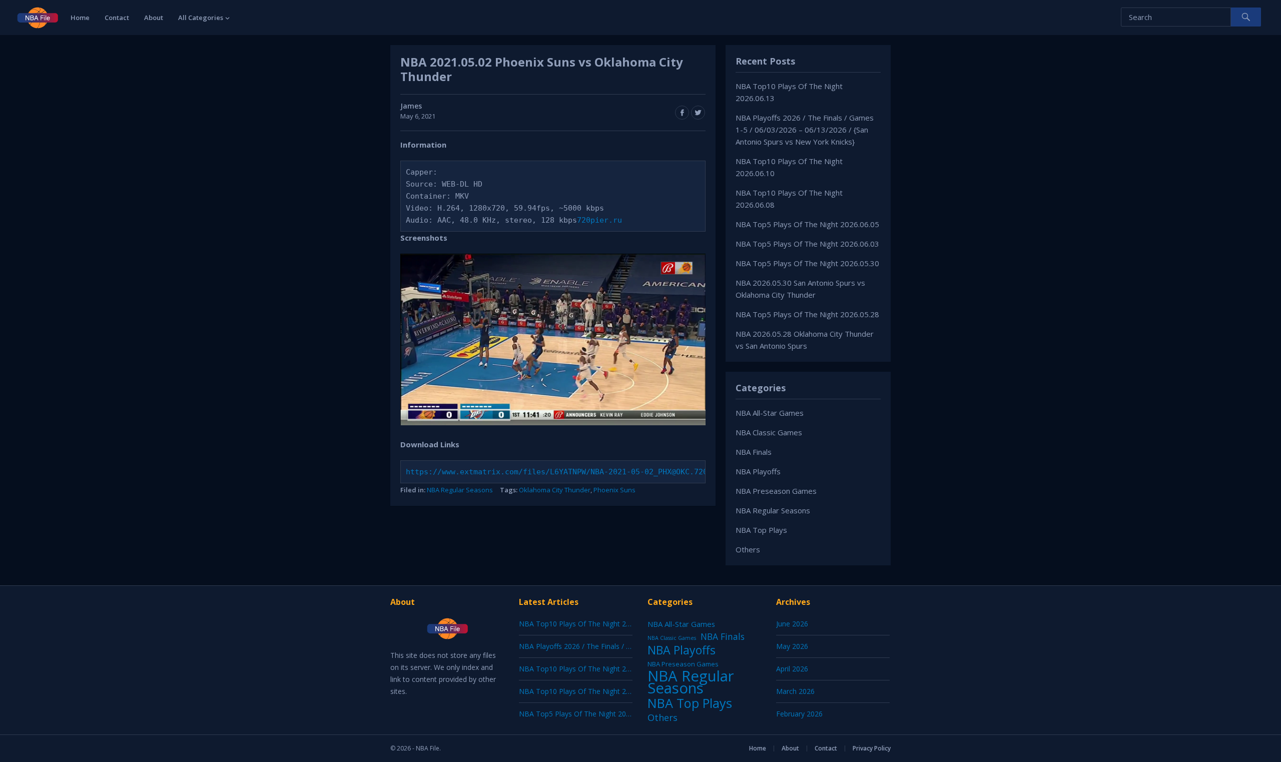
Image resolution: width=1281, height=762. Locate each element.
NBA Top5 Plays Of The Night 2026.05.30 (807, 263)
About (153, 17)
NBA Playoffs (758, 471)
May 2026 (792, 646)
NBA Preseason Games (776, 491)
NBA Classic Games (769, 432)
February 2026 (799, 713)
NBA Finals (754, 452)
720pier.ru (599, 220)
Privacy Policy (872, 748)
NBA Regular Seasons (460, 489)
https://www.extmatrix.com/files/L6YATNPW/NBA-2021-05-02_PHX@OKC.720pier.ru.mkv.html (593, 471)
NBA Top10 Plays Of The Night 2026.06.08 (588, 691)
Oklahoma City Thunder (554, 489)
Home (80, 17)
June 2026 (792, 623)
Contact (117, 17)
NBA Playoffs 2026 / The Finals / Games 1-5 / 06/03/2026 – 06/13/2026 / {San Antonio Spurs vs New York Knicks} (805, 130)
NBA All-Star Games (770, 413)
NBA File (427, 748)
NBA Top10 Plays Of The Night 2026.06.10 (588, 668)
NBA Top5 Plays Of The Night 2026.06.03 (807, 244)
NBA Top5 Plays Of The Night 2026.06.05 (807, 224)
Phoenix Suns (614, 489)
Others (748, 549)
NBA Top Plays (761, 530)
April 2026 (792, 668)
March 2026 (795, 691)
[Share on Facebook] (682, 113)
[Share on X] (698, 113)
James (411, 106)
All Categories (200, 17)
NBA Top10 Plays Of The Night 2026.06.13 (588, 623)
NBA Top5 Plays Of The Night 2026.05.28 (807, 314)
